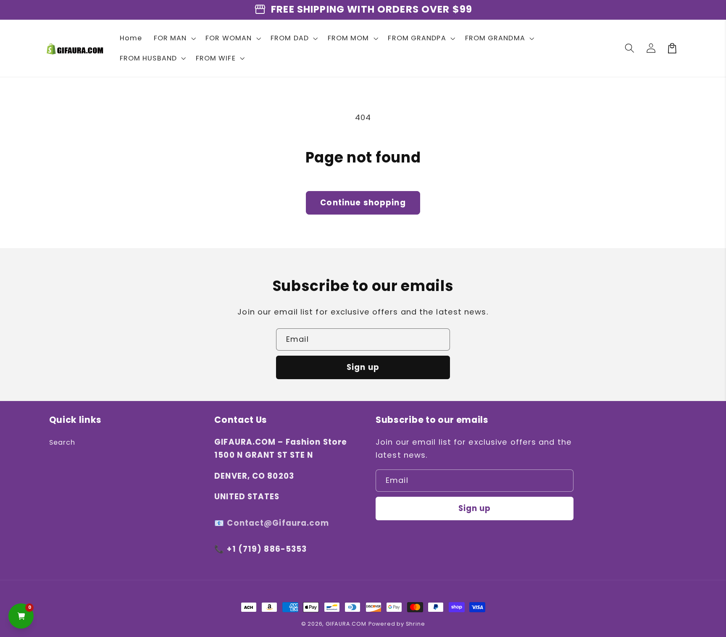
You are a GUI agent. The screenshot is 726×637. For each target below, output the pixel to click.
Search (62, 442)
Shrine (415, 623)
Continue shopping (363, 202)
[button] (174, 38)
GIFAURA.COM (346, 623)
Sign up (363, 367)
